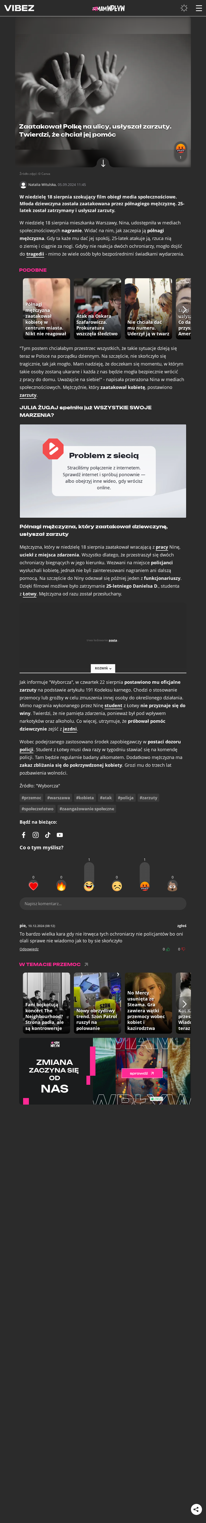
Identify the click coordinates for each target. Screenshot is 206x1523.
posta (113, 640)
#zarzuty (148, 797)
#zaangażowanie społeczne (87, 809)
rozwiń (101, 668)
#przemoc (31, 797)
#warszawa (58, 797)
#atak (106, 797)
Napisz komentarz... (43, 903)
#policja (126, 797)
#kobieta (85, 797)
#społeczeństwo (38, 809)
